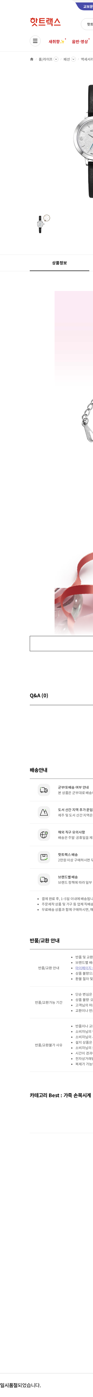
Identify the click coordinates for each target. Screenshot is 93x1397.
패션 (66, 59)
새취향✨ (56, 41)
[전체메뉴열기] (35, 40)
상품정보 (59, 263)
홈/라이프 (46, 59)
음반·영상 (80, 41)
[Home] (32, 59)
